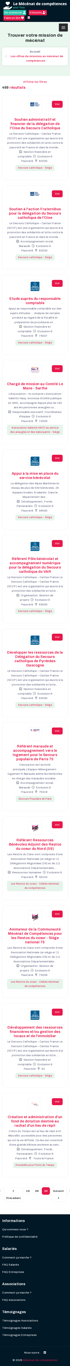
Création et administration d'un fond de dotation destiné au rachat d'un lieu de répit (35, 1121)
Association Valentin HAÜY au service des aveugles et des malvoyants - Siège (35, 429)
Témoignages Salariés (17, 1327)
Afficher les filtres (35, 81)
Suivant (58, 1191)
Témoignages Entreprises (19, 1335)
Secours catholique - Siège (35, 167)
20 (37, 1191)
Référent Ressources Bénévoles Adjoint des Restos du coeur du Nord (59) (35, 844)
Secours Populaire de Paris (35, 798)
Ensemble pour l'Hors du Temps (35, 1165)
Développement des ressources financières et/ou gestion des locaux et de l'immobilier (35, 1031)
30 (46, 1191)
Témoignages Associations (20, 1320)
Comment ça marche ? (17, 1257)
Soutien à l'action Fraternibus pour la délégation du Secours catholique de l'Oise (35, 213)
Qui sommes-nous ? (15, 1229)
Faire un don (12, 17)
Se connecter (13, 12)
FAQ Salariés (10, 1264)
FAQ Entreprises (13, 1272)
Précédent (13, 1198)
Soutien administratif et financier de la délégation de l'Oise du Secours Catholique (35, 124)
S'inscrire (36, 12)
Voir (57, 104)
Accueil (35, 51)
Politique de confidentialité (20, 1236)
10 (28, 1191)
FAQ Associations (13, 1300)
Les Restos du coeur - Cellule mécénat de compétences (35, 885)
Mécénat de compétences (40, 1360)
